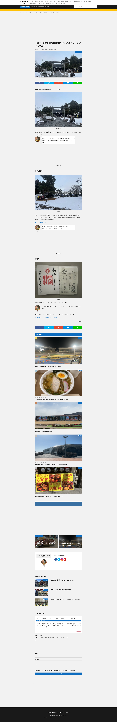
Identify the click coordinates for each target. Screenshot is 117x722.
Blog (55, 1)
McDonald (47, 6)
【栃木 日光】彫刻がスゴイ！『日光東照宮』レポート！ (64, 599)
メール (37, 659)
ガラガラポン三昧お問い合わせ (37, 1)
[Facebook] (39, 83)
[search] (95, 6)
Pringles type (33, 3)
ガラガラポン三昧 (24, 2)
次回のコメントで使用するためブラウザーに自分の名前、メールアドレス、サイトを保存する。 (56, 670)
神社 (39, 6)
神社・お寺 (31, 12)
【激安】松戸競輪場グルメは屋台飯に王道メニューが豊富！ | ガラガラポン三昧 (55, 618)
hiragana (42, 6)
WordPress (70, 717)
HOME (22, 12)
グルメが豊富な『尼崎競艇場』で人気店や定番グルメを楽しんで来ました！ (52, 399)
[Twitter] (49, 83)
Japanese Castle (76, 1)
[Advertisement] (58, 27)
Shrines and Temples (86, 1)
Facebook (67, 712)
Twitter (49, 712)
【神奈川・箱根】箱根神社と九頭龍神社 (60, 589)
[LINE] (77, 83)
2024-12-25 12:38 (41, 620)
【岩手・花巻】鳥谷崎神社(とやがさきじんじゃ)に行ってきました (47, 12)
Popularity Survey (50, 3)
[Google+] (58, 83)
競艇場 (80, 370)
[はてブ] (68, 83)
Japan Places (68, 1)
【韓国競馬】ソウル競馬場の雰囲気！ (43, 431)
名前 (36, 653)
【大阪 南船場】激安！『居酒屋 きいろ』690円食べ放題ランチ (49, 496)
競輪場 (51, 1)
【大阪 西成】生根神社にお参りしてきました (61, 580)
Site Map (58, 3)
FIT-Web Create (57, 717)
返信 (78, 630)
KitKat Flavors (41, 3)
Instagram (54, 712)
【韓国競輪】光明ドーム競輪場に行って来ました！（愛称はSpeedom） (51, 464)
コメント (37, 640)
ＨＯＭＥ (63, 3)
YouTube (61, 712)
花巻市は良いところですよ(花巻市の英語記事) (46, 317)
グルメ (46, 1)
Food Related (61, 1)
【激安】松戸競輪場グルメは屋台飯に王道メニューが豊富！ (48, 366)
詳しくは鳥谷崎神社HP (40, 222)
